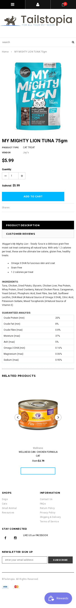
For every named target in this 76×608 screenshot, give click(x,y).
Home (5, 51)
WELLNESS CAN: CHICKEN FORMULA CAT (38, 454)
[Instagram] (15, 537)
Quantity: (6, 169)
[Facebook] (5, 537)
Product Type (10, 147)
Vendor (6, 152)
